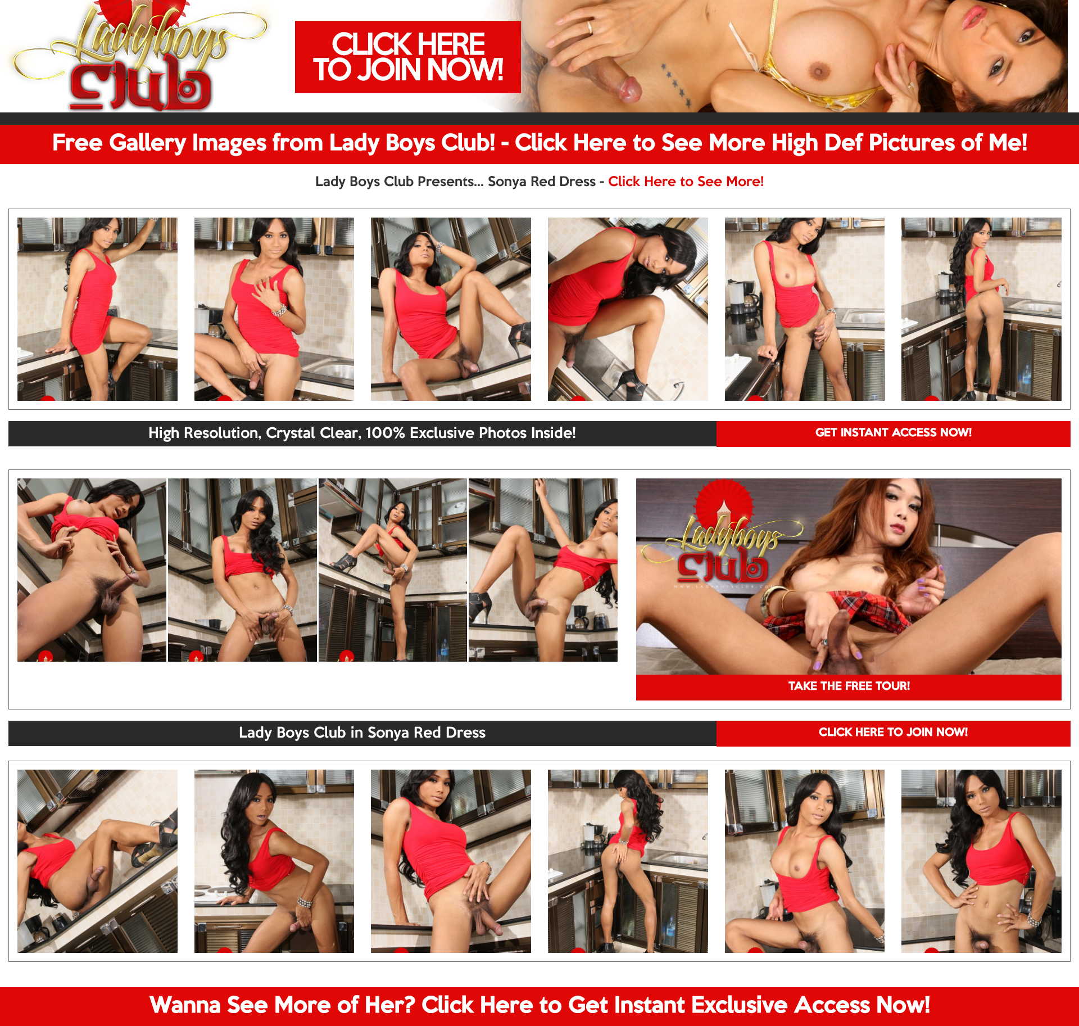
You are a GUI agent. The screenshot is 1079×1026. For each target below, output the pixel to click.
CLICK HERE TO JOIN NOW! (893, 733)
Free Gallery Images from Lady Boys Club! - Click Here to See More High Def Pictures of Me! (539, 144)
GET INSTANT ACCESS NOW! (893, 433)
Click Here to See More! (686, 182)
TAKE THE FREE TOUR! (849, 687)
